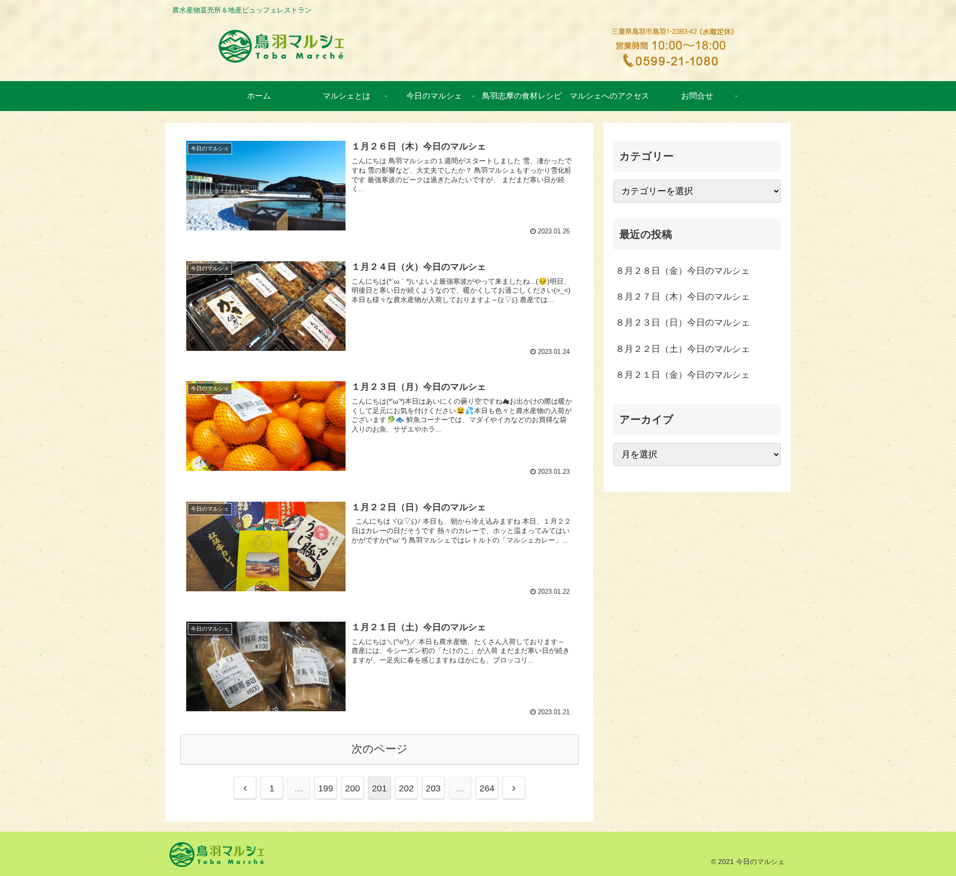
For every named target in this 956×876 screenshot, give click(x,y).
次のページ (380, 749)
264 (486, 788)
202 (406, 788)
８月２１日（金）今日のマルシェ (682, 375)
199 (325, 788)
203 (433, 788)
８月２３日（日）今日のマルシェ (682, 323)
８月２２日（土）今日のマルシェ (682, 349)
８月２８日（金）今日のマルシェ (682, 271)
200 (352, 788)
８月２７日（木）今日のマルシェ (682, 297)
